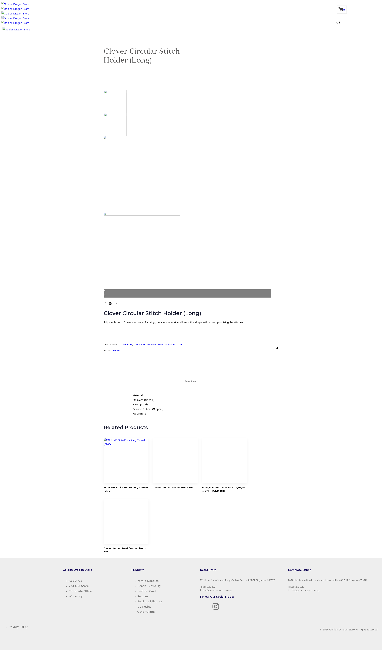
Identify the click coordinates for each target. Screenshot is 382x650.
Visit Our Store (79, 586)
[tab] (191, 381)
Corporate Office (80, 591)
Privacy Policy (18, 627)
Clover (116, 351)
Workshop (76, 596)
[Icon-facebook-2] (204, 606)
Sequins (142, 596)
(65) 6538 (206, 587)
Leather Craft (146, 591)
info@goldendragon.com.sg (217, 590)
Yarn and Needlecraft (170, 345)
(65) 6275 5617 (297, 587)
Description (191, 381)
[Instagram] (216, 606)
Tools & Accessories (145, 345)
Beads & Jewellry (149, 586)
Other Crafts (146, 611)
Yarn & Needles (147, 581)
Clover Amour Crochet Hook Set (173, 487)
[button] (338, 23)
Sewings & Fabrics (149, 601)
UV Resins (144, 606)
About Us (75, 580)
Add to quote (114, 331)
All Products (124, 345)
